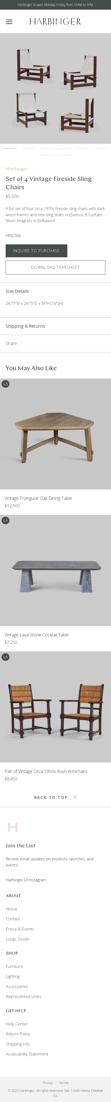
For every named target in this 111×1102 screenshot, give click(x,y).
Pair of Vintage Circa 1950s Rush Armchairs (46, 771)
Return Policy (18, 1033)
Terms (63, 1082)
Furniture (14, 966)
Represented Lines (23, 996)
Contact (13, 918)
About (11, 908)
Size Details (17, 291)
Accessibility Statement (27, 1054)
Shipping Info (18, 1044)
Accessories (17, 986)
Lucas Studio (17, 938)
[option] (55, 88)
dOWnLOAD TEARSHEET (55, 267)
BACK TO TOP (52, 797)
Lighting (12, 976)
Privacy (48, 1082)
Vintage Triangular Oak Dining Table (38, 498)
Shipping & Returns (25, 326)
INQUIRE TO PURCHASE (36, 250)
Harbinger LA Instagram (26, 879)
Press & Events (20, 929)
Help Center (17, 1023)
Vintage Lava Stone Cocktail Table (37, 635)
